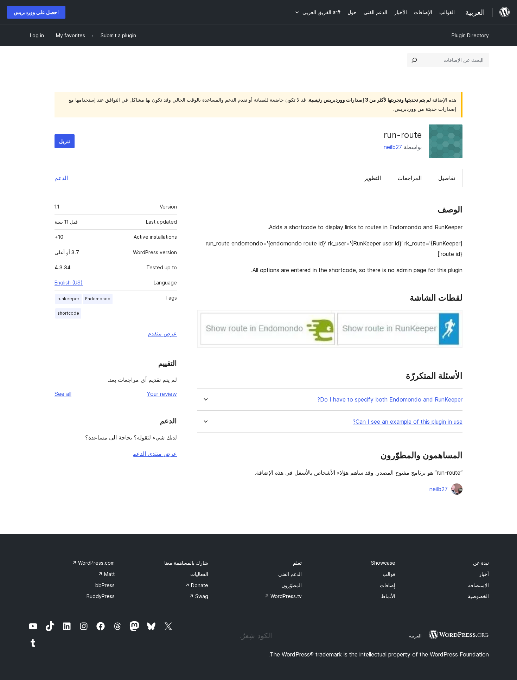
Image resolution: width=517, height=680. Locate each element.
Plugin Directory (470, 35)
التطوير (372, 177)
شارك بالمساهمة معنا (186, 563)
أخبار (484, 574)
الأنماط (388, 596)
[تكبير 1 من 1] (453, 319)
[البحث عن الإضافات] (414, 60)
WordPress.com (93, 563)
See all (63, 393)
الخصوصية (478, 596)
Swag (198, 596)
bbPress (105, 585)
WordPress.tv (283, 596)
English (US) (69, 283)
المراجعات (409, 177)
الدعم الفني (290, 574)
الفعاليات (199, 574)
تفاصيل (446, 177)
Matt (106, 574)
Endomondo (97, 298)
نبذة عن (481, 563)
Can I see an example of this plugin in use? (407, 421)
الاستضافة (478, 585)
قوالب (389, 574)
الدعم (61, 177)
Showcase (383, 563)
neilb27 (393, 146)
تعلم (297, 563)
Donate (196, 585)
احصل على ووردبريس (36, 12)
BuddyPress (101, 596)
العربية (415, 636)
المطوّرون (291, 585)
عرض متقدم (162, 333)
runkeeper (68, 298)
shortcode (68, 313)
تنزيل (64, 141)
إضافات (387, 585)
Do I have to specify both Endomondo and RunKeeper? (389, 399)
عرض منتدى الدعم (155, 453)
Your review (162, 393)
